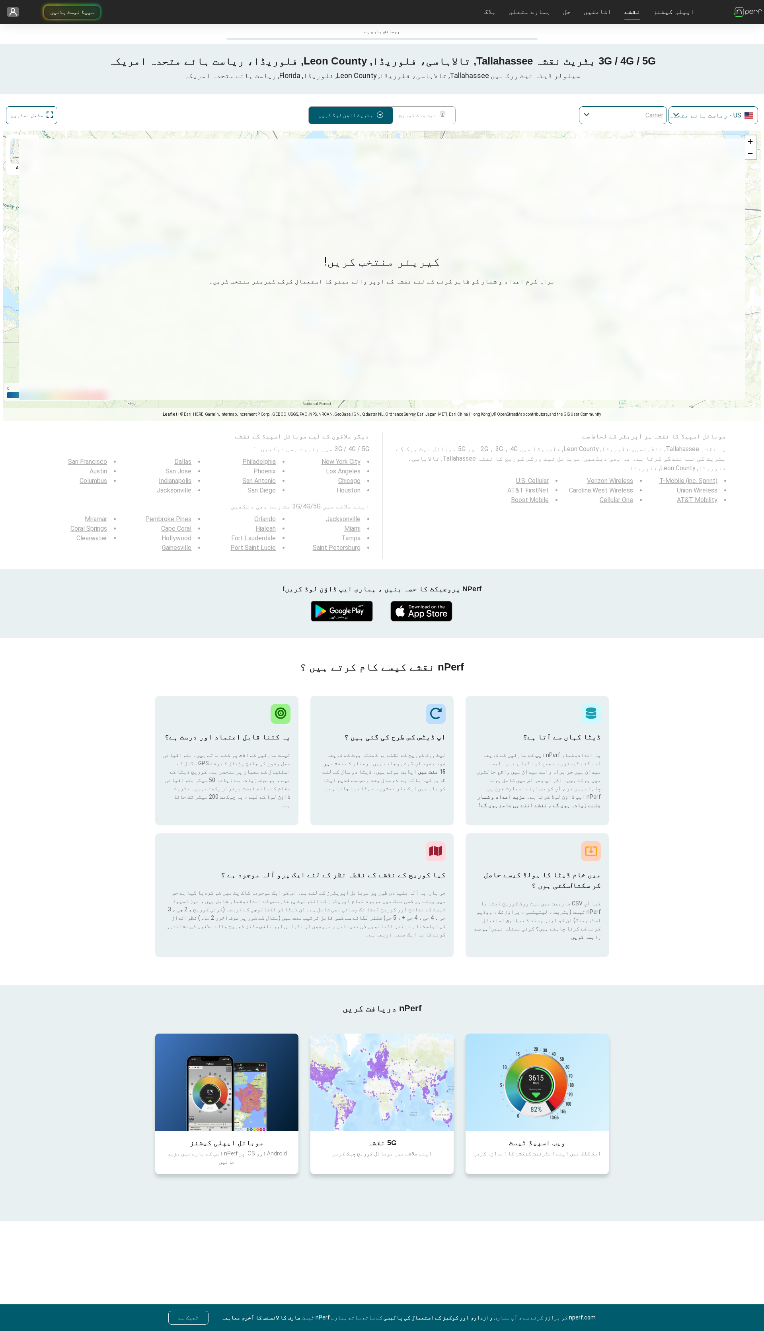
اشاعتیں (598, 12)
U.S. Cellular (532, 481)
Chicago (349, 481)
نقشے (632, 12)
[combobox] (713, 115)
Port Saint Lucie (253, 547)
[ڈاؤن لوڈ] (422, 611)
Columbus (93, 481)
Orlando (265, 519)
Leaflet (170, 414)
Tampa (351, 538)
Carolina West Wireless (601, 490)
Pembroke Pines (168, 519)
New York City (341, 461)
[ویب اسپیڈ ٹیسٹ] (537, 1082)
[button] (750, 141)
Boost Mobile (530, 500)
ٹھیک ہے (188, 1317)
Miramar (96, 519)
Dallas (182, 461)
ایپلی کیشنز (673, 12)
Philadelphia (259, 461)
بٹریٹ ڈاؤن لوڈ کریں (345, 115)
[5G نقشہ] (382, 1082)
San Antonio (259, 481)
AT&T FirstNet (528, 490)
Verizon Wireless (610, 481)
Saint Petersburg (337, 547)
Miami (352, 528)
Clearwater (91, 538)
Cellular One (616, 500)
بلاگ (490, 12)
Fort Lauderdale (253, 538)
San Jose (178, 471)
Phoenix (264, 471)
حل (567, 12)
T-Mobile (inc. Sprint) (688, 481)
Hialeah (265, 528)
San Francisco (87, 461)
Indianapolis (175, 481)
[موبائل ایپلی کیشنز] (226, 1082)
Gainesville (176, 547)
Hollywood (176, 538)
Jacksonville (174, 490)
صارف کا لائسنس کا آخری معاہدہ (260, 1317)
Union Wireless (697, 490)
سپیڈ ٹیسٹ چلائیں (72, 12)
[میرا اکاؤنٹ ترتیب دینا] (15, 12)
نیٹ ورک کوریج (417, 115)
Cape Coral (176, 528)
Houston (349, 490)
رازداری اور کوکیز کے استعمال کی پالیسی (437, 1317)
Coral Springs (88, 528)
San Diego (262, 490)
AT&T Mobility (697, 500)
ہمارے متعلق (529, 12)
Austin (98, 471)
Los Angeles (343, 471)
